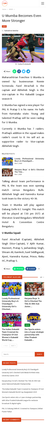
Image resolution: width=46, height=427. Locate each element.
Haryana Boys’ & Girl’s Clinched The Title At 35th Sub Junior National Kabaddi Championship (21, 382)
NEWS (4, 26)
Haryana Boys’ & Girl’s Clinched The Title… (29, 170)
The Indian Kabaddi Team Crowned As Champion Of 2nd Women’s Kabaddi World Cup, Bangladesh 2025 (23, 391)
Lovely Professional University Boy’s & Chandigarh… (29, 159)
